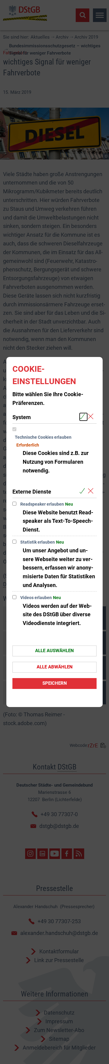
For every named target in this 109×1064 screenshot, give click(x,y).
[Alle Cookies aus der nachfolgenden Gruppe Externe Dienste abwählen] (92, 491)
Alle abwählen (55, 667)
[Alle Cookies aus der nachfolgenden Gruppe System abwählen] (92, 417)
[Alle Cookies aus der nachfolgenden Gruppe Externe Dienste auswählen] (83, 491)
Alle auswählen (54, 650)
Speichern (54, 683)
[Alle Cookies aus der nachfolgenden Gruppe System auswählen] (83, 417)
